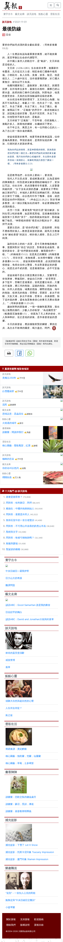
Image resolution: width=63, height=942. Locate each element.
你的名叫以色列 (10, 468)
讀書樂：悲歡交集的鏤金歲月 (21, 796)
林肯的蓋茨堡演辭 (15, 652)
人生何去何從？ (14, 708)
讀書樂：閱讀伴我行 (12, 432)
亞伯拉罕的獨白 (14, 612)
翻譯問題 (10, 585)
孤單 (8, 667)
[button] (9, 353)
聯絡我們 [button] (11, 924)
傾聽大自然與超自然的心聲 (20, 700)
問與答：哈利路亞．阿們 (19, 502)
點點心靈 (43, 14)
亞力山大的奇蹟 (14, 578)
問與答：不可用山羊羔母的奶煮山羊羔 (26, 525)
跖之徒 (9, 715)
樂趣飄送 (11, 868)
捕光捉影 (11, 820)
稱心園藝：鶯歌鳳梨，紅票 (16, 445)
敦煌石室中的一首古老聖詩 (20, 520)
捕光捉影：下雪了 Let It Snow (22, 844)
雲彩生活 (55, 14)
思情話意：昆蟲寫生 (12, 413)
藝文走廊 (19, 14)
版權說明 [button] (25, 924)
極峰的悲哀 (8, 458)
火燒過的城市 (9, 422)
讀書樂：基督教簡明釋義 (18, 811)
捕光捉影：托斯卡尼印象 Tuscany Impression (30, 852)
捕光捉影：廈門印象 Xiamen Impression (27, 859)
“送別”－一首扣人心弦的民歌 (20, 893)
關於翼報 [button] (11, 919)
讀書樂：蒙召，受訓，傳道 (20, 804)
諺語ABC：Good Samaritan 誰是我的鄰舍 (28, 605)
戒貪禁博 (10, 660)
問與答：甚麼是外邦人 (17, 514)
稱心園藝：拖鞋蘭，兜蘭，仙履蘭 (23, 756)
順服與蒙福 (12, 543)
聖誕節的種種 (13, 549)
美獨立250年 (9, 377)
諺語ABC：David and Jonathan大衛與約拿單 (30, 619)
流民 (4, 404)
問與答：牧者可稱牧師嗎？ (20, 537)
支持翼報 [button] (25, 919)
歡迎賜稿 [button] (39, 919)
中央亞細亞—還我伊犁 (17, 570)
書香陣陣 (11, 772)
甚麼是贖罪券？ (14, 496)
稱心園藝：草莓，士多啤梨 (20, 763)
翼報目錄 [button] (39, 924)
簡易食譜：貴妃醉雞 (16, 748)
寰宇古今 (8, 14)
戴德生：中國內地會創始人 (20, 508)
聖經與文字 (12, 531)
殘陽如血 (7, 477)
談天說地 (31, 14)
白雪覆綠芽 (8, 391)
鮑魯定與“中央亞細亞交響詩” (20, 900)
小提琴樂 (10, 907)
